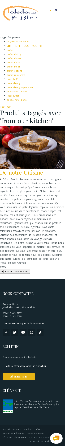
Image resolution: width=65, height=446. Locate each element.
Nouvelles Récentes (13, 433)
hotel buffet (13, 79)
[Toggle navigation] (5, 29)
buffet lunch (13, 62)
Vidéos (28, 429)
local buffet (13, 95)
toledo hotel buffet (17, 99)
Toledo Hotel (19, 437)
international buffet (17, 91)
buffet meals (13, 66)
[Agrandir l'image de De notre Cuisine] (32, 147)
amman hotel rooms (24, 45)
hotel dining (13, 83)
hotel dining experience (20, 87)
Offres (38, 429)
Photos (17, 429)
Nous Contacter (36, 433)
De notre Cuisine (21, 172)
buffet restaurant (16, 75)
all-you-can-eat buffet (18, 41)
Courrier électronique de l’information (23, 323)
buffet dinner (14, 58)
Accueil (6, 429)
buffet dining (14, 54)
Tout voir (5, 106)
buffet (10, 50)
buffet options (14, 70)
